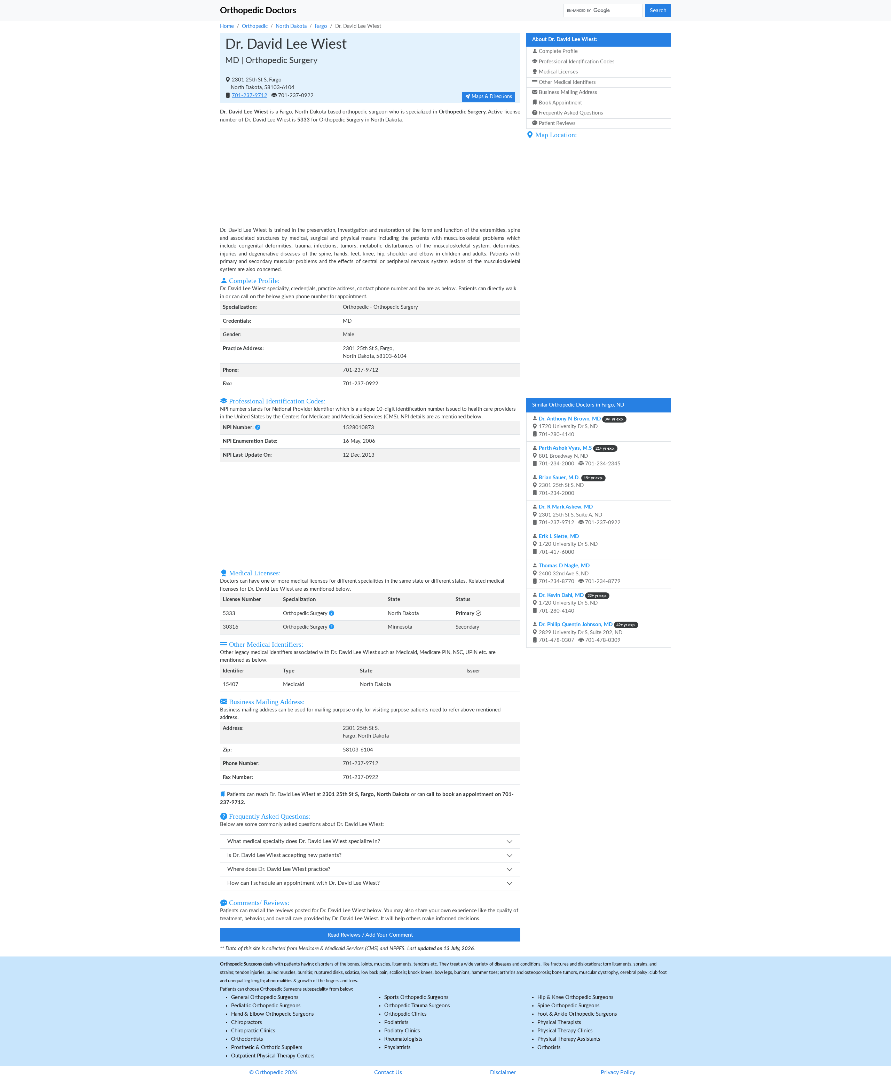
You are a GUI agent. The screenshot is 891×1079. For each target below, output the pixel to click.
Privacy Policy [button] (618, 1072)
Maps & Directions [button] (491, 96)
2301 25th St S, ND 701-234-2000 (570, 485)
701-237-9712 (249, 95)
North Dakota (291, 26)
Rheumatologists (403, 1039)
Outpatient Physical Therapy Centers (273, 1055)
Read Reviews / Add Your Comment (370, 935)
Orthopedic (255, 26)
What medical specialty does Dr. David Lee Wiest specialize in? (303, 841)
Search (658, 10)
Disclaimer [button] (503, 1072)
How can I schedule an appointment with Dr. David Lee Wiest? (303, 883)
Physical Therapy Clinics (565, 1030)
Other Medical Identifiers (566, 82)
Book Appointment (559, 102)
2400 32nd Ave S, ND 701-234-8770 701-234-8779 (579, 573)
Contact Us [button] (388, 1072)
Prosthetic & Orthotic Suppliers (266, 1047)
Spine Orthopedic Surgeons (568, 1005)
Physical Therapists (559, 1022)
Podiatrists (396, 1022)
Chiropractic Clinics (253, 1030)
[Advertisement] (370, 174)
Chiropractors (246, 1022)
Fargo (321, 26)
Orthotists (549, 1047)
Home (227, 26)
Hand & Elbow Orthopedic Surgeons (272, 1014)
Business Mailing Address (567, 92)
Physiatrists (397, 1047)
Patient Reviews (556, 123)
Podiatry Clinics (402, 1030)
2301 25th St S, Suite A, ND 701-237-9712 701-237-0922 (579, 514)
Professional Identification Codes (576, 61)
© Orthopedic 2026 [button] (273, 1072)
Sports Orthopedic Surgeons (416, 997)
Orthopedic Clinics (405, 1014)
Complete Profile (557, 51)
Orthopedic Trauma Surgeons (417, 1005)
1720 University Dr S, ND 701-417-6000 (567, 544)
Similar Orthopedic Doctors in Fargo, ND (578, 405)
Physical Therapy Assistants (568, 1039)
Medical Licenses (557, 71)
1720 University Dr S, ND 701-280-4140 (580, 426)
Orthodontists (247, 1039)
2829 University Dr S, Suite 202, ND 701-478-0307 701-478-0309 (586, 632)
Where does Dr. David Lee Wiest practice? (278, 869)
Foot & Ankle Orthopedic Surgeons (577, 1014)
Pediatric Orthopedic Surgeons (266, 1005)
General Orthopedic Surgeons (265, 997)
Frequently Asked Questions (570, 113)
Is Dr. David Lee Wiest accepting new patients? (284, 855)
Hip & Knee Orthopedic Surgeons (575, 997)
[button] (257, 427)
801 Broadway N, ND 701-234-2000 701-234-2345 (579, 456)
